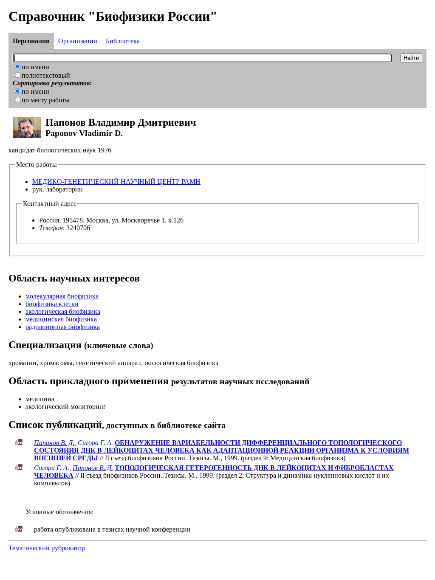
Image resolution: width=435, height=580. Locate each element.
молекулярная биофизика (62, 296)
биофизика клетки (52, 303)
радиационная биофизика (62, 326)
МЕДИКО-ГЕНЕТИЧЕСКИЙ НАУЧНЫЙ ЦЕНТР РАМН (116, 181)
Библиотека (123, 41)
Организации (77, 41)
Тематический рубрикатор (46, 548)
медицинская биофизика (61, 319)
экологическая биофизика (62, 311)
